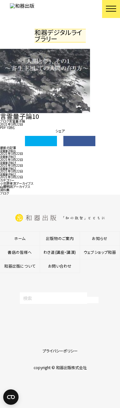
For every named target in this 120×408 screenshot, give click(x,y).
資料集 (5, 189)
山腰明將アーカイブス (15, 186)
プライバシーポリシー (60, 350)
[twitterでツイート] (41, 141)
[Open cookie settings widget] (11, 397)
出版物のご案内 (60, 238)
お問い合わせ (60, 266)
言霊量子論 (17, 121)
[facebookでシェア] (79, 141)
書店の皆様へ (20, 252)
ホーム (20, 238)
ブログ (4, 121)
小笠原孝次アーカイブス (17, 183)
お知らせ (99, 238)
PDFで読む (7, 127)
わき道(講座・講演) (60, 252)
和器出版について (20, 266)
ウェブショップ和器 (100, 252)
